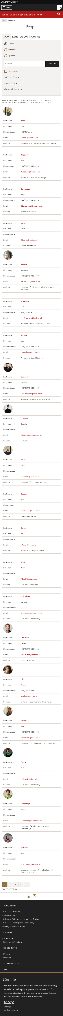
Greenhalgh (25, 803)
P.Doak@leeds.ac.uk (29, 578)
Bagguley (24, 154)
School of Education (11, 911)
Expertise (11, 55)
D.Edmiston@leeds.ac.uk (31, 654)
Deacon (24, 493)
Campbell (24, 376)
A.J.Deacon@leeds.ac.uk (30, 510)
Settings (7, 1006)
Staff (6, 37)
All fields (10, 43)
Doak (23, 562)
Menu (8, 7)
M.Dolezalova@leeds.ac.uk (31, 613)
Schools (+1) (9, 83)
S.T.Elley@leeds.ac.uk (29, 696)
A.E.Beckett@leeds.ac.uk (30, 281)
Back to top (8, 889)
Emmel (23, 720)
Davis (23, 459)
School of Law (9, 915)
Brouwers (25, 301)
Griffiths (24, 847)
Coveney (24, 418)
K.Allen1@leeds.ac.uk (29, 137)
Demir (23, 528)
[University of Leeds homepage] (59, 7)
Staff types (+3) (10, 77)
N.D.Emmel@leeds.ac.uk (30, 737)
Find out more (11, 1010)
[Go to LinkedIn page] (28, 896)
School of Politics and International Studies (21, 919)
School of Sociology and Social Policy (22, 14)
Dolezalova (25, 596)
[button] (58, 14)
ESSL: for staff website (12, 941)
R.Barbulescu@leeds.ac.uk (31, 205)
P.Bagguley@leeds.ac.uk (30, 171)
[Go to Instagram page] (34, 896)
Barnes (23, 223)
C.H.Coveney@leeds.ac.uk (31, 435)
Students (7, 957)
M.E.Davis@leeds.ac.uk (30, 476)
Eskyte (23, 762)
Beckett (24, 264)
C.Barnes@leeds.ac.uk (29, 240)
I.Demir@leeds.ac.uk (29, 544)
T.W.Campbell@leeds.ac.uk (31, 393)
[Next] (27, 884)
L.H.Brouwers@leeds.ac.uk (31, 318)
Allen (23, 120)
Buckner (24, 335)
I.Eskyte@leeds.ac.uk (29, 779)
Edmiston (25, 637)
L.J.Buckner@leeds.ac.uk (31, 352)
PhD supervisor (13, 71)
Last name (11, 49)
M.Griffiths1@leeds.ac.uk (31, 864)
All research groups (11, 89)
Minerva (6, 953)
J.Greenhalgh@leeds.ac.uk (31, 820)
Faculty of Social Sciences (14, 926)
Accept (9, 1002)
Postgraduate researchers (26, 37)
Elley (22, 679)
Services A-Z (8, 938)
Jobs (5, 969)
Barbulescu (25, 188)
